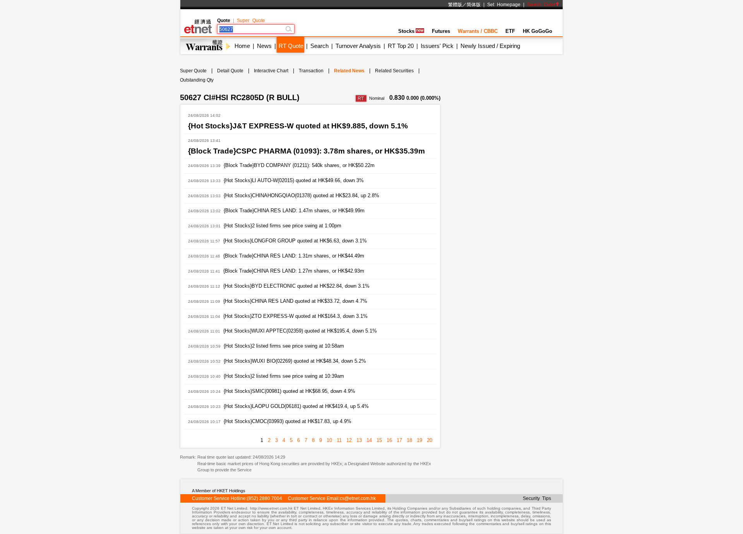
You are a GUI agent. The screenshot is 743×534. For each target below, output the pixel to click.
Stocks (406, 31)
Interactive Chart (271, 70)
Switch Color (541, 4)
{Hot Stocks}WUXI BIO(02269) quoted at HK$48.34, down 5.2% (295, 361)
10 (329, 440)
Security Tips (537, 498)
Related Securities (394, 70)
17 (399, 440)
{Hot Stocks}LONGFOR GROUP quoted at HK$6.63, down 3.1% (295, 241)
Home (242, 46)
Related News (349, 70)
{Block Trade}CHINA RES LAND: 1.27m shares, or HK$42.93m (293, 271)
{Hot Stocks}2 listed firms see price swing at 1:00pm (282, 226)
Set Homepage (503, 4)
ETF (510, 31)
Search (319, 46)
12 (349, 440)
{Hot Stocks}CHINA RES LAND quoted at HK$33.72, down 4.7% (295, 301)
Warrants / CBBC (478, 31)
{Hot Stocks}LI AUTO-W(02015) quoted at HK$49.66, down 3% (294, 180)
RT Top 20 (401, 46)
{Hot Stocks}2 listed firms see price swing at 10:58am (284, 346)
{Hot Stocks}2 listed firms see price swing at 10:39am (284, 376)
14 (369, 440)
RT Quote (291, 46)
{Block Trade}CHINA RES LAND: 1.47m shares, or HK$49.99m (294, 210)
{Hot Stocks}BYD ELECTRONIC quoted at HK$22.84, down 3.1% (296, 286)
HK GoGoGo (537, 31)
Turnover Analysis (358, 46)
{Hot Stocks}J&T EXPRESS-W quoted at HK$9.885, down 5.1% (298, 126)
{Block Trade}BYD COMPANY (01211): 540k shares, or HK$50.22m (299, 165)
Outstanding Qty (197, 80)
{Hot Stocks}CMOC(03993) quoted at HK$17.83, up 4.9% (287, 421)
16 (389, 440)
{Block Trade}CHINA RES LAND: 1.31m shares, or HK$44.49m (293, 256)
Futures (441, 31)
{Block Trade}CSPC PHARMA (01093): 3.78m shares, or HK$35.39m (306, 151)
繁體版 (455, 4)
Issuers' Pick (437, 46)
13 (359, 440)
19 (419, 440)
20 (429, 440)
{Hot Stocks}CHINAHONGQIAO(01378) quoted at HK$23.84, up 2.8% (301, 195)
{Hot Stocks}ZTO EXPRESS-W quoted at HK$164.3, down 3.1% (295, 316)
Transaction (311, 70)
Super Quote (251, 20)
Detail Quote (230, 70)
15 (379, 440)
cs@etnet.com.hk (358, 498)
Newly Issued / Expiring (490, 46)
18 (409, 440)
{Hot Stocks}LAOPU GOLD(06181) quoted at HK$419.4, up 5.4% (296, 406)
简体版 (474, 4)
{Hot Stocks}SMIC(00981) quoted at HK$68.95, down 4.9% (289, 391)
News (264, 46)
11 (339, 440)
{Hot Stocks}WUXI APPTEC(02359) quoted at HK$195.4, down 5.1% (300, 331)
